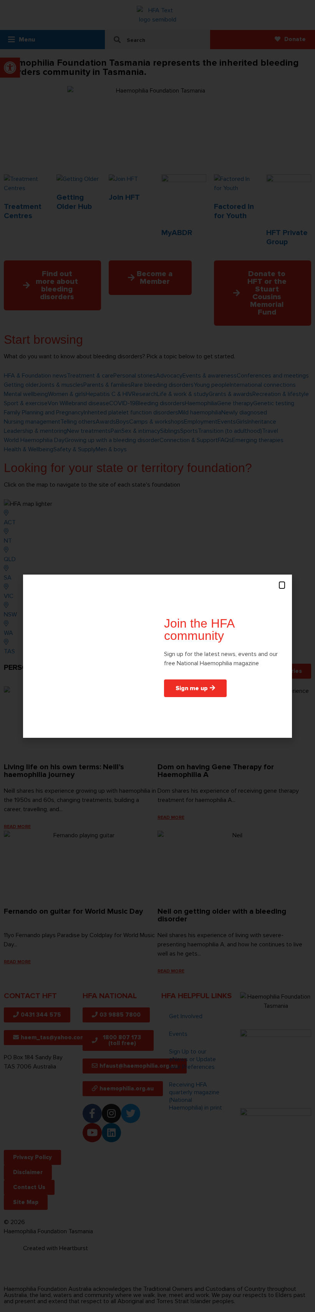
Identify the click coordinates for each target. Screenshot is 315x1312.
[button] (282, 585)
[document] (157, 656)
